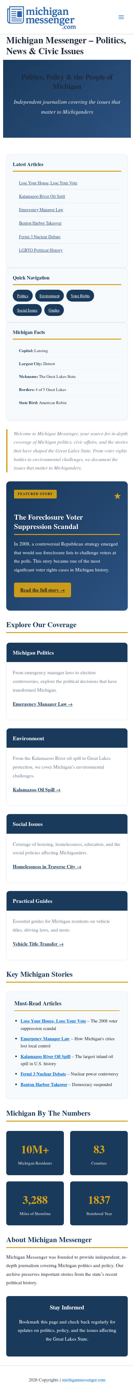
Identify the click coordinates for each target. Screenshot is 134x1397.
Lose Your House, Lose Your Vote (48, 183)
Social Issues (27, 310)
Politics (22, 295)
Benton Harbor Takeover (40, 223)
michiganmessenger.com (83, 1380)
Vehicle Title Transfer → (38, 943)
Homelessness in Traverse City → (47, 866)
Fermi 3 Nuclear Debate (39, 237)
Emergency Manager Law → (43, 703)
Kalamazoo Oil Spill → (36, 789)
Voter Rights (80, 295)
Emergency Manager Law (41, 209)
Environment (50, 295)
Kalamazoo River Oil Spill (42, 196)
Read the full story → (42, 589)
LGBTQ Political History (41, 250)
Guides (54, 310)
